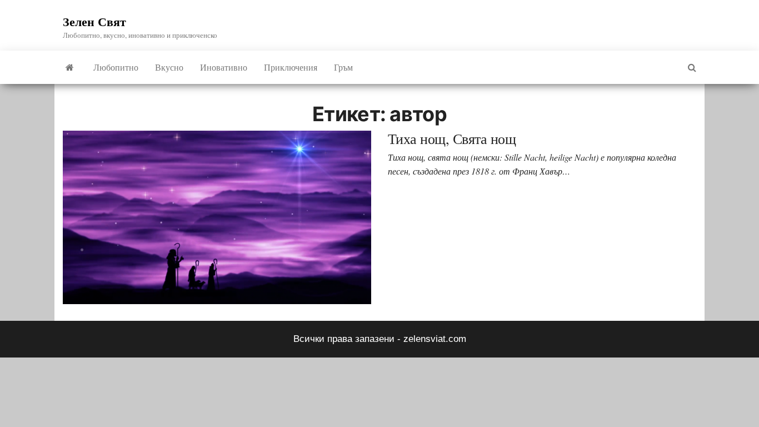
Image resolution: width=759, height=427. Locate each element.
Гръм (343, 67)
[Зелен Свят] (69, 67)
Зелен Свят (94, 21)
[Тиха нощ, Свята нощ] (217, 217)
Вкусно (169, 67)
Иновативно (223, 67)
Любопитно (115, 67)
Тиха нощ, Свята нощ (452, 138)
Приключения (290, 67)
